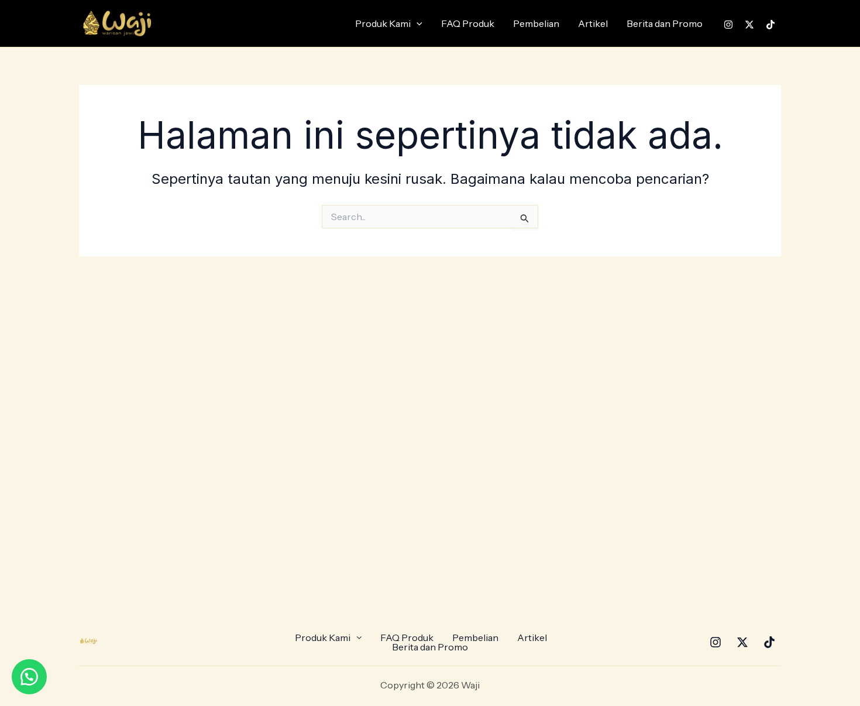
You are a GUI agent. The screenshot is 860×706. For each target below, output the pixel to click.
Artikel (593, 23)
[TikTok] (770, 24)
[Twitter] (749, 24)
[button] (416, 23)
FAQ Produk (467, 23)
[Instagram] (728, 24)
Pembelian (536, 23)
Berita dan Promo (665, 23)
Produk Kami (383, 23)
